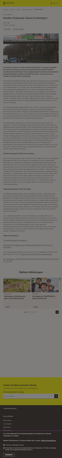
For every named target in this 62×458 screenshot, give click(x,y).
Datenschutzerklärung (48, 440)
